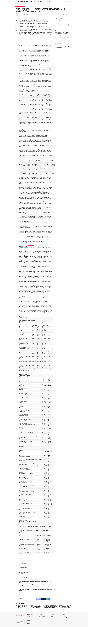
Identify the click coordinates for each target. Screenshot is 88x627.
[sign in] (65, 1)
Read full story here (22, 574)
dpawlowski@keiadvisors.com (24, 572)
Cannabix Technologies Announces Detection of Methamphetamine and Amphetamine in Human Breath (36, 606)
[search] (67, 1)
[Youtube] (59, 25)
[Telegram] (68, 25)
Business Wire (25, 594)
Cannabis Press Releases (58, 43)
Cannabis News (22, 1)
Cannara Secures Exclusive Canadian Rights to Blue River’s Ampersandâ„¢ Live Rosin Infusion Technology (50, 606)
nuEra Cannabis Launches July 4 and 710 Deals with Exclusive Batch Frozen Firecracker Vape (34, 579)
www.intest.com (31, 245)
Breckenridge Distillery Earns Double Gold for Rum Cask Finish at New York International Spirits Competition (65, 606)
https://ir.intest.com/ (26, 227)
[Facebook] (59, 21)
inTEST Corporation (35, 32)
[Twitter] (68, 21)
